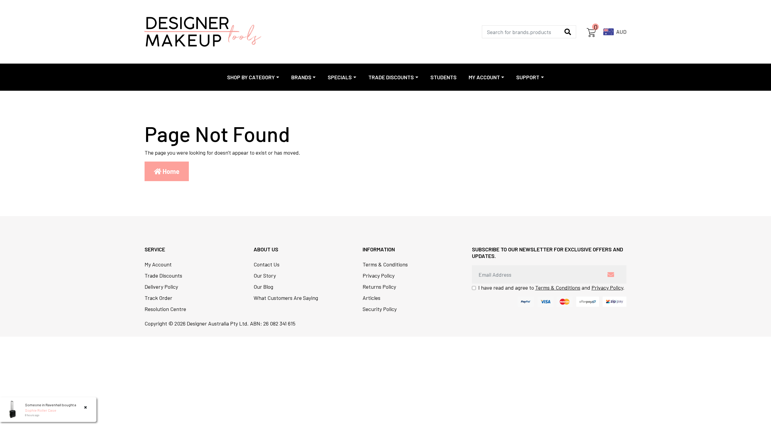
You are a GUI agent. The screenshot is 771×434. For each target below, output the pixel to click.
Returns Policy (379, 286)
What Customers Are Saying (286, 297)
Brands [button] (301, 77)
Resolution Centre (165, 309)
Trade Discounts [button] (391, 77)
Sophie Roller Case (40, 410)
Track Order (158, 297)
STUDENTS (443, 77)
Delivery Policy (161, 286)
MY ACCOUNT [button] (484, 77)
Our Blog (263, 286)
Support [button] (527, 77)
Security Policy (380, 309)
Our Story (265, 275)
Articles (371, 297)
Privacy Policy (379, 275)
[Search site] (568, 32)
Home (170, 171)
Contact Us (266, 264)
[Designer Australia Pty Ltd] (202, 32)
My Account (158, 264)
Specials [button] (340, 77)
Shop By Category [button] (251, 77)
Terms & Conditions (385, 264)
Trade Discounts (163, 275)
